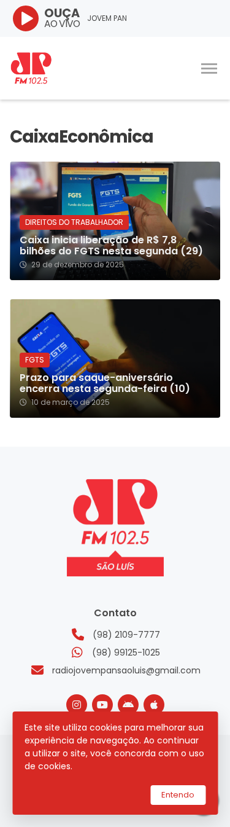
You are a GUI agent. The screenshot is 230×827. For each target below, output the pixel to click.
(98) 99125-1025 (126, 652)
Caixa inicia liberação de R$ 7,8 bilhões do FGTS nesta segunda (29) (111, 246)
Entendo (177, 795)
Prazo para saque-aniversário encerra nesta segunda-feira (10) (105, 383)
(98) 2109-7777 (126, 635)
